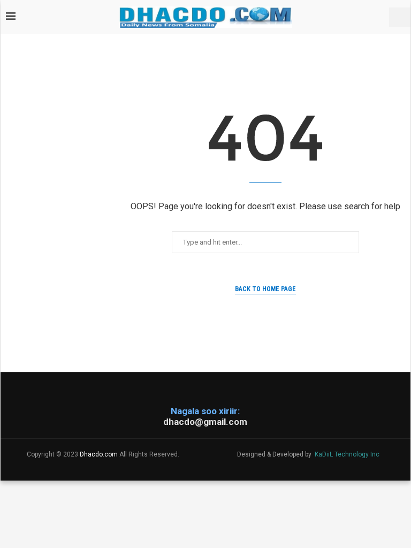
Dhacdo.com (99, 454)
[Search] (399, 17)
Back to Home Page (265, 289)
